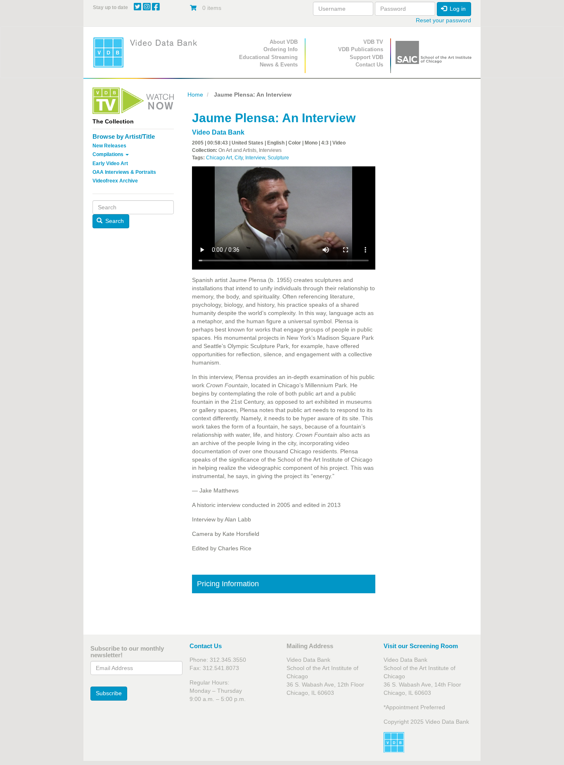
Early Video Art (110, 163)
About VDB (284, 42)
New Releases (109, 146)
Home (195, 94)
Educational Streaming (268, 57)
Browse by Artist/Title (123, 136)
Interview (255, 158)
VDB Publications (360, 49)
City (239, 158)
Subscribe (109, 693)
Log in (457, 8)
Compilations (108, 154)
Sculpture (278, 158)
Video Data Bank (218, 132)
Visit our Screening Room (421, 645)
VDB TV (373, 42)
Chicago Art (219, 158)
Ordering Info (280, 49)
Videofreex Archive (115, 181)
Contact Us (369, 65)
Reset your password (443, 20)
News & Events (279, 65)
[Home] (147, 52)
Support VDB (366, 57)
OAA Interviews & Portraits (124, 172)
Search (114, 221)
